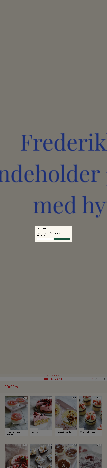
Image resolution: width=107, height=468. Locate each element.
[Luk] (70, 228)
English (62, 239)
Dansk (44, 239)
